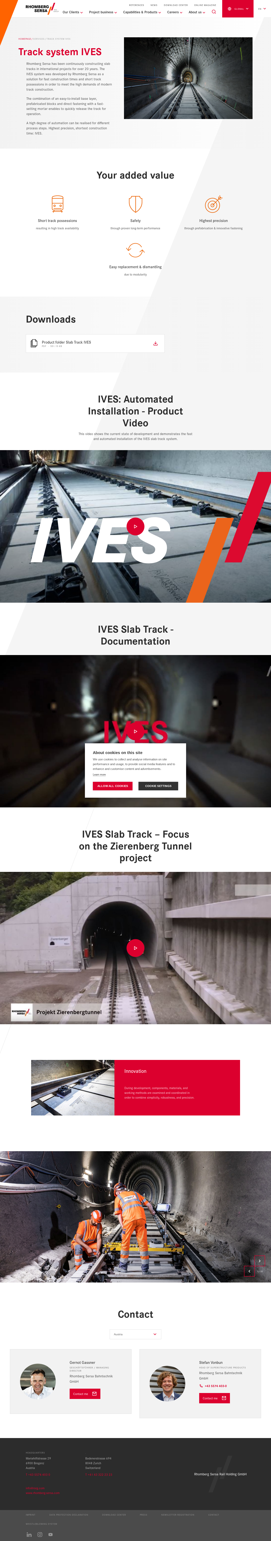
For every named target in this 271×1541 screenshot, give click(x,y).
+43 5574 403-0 (216, 1385)
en (259, 9)
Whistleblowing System (41, 1524)
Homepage (24, 38)
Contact (213, 1514)
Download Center (176, 5)
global (239, 9)
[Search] (213, 11)
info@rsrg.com (35, 1488)
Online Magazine (205, 5)
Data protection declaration (68, 1514)
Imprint (31, 1514)
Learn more (99, 774)
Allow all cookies (112, 786)
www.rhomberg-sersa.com (43, 1492)
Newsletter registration (177, 1514)
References (136, 5)
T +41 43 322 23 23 (98, 1474)
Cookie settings (158, 786)
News (154, 5)
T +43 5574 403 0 (38, 1474)
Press (143, 1514)
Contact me (80, 1393)
